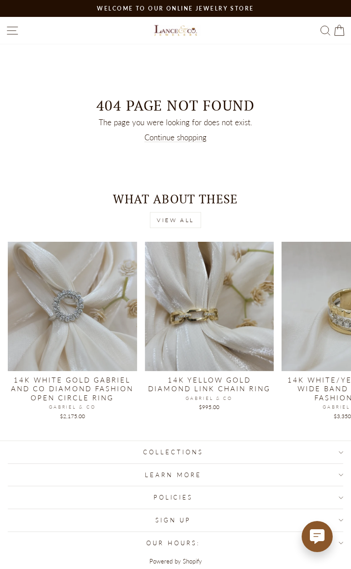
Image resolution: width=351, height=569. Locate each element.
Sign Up (173, 520)
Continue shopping (175, 137)
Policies (173, 497)
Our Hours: (173, 543)
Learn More (173, 475)
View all (175, 220)
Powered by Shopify (175, 561)
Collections (173, 452)
